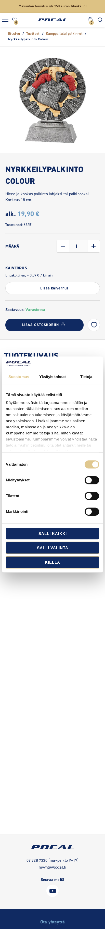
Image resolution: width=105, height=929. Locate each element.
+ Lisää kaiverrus (53, 288)
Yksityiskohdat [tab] (52, 376)
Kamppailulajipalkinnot (64, 33)
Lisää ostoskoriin (40, 324)
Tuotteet (33, 33)
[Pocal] (52, 20)
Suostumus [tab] (18, 376)
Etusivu (14, 33)
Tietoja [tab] (86, 376)
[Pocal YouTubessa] (52, 895)
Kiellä (52, 562)
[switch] (92, 480)
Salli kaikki (52, 533)
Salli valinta (52, 548)
